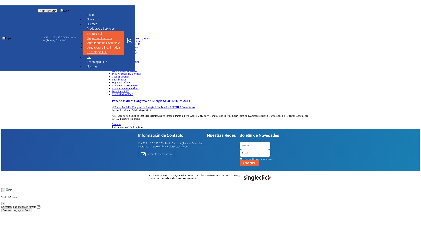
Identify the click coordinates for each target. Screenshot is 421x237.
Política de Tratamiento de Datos (214, 175)
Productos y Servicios (101, 28)
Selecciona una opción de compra (18, 206)
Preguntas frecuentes (183, 175)
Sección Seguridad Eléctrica (126, 73)
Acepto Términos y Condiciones (259, 159)
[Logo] (6, 38)
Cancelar (7, 210)
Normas (92, 66)
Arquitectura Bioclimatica (103, 47)
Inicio (90, 14)
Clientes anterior (120, 76)
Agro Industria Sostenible (103, 43)
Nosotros (93, 19)
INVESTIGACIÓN (122, 94)
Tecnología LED (97, 52)
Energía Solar (95, 33)
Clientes (92, 24)
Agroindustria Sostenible (124, 85)
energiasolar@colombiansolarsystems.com (163, 146)
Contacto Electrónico (159, 154)
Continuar (249, 163)
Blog (90, 57)
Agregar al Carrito (22, 210)
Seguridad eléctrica (122, 82)
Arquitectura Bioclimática (125, 88)
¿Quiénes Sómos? (159, 175)
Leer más (116, 124)
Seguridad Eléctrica (99, 38)
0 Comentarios (187, 107)
